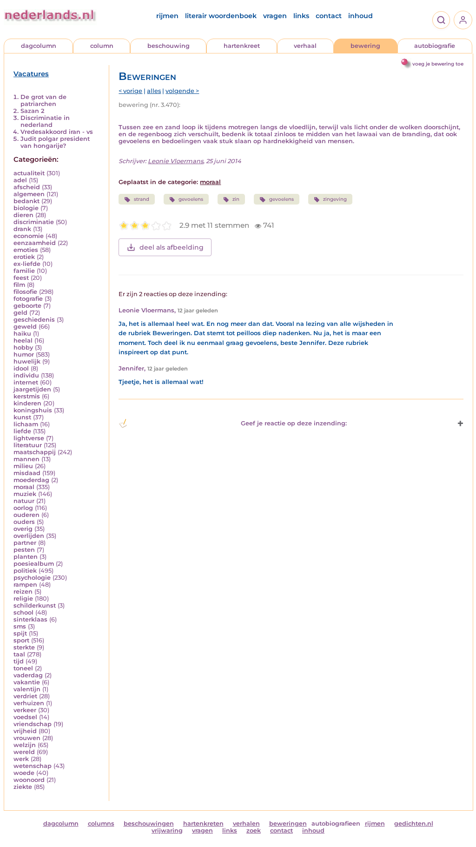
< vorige (130, 90)
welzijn (24, 744)
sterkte (24, 647)
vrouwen (26, 738)
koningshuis (32, 410)
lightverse (28, 438)
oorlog (23, 507)
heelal (23, 340)
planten (25, 556)
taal (19, 654)
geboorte (27, 305)
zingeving (335, 199)
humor (23, 354)
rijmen (167, 16)
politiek (25, 570)
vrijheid (25, 731)
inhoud (360, 16)
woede (23, 772)
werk (21, 758)
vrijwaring (167, 830)
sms (19, 626)
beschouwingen (149, 823)
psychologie (32, 577)
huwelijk (26, 361)
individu (26, 375)
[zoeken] (441, 20)
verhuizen (28, 703)
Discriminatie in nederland (45, 121)
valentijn (26, 689)
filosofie (25, 291)
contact (329, 16)
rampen (25, 584)
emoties (25, 249)
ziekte (22, 786)
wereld (24, 751)
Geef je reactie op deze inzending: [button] (294, 423)
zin (235, 199)
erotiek (24, 256)
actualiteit (29, 173)
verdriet (25, 696)
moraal (23, 486)
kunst (22, 417)
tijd (18, 661)
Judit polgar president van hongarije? (55, 142)
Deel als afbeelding (171, 247)
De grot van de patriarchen (43, 100)
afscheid (26, 187)
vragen (275, 16)
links (301, 16)
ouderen (26, 514)
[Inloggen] (463, 20)
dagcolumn (38, 45)
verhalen (246, 823)
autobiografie (434, 45)
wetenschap (32, 765)
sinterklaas (30, 619)
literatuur (27, 445)
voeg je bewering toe (437, 64)
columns (101, 823)
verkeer (24, 710)
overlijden (28, 535)
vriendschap (32, 724)
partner (24, 542)
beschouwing (168, 45)
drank (22, 228)
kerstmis (26, 396)
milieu (23, 466)
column (101, 45)
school (23, 612)
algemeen (29, 194)
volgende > (182, 90)
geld (20, 312)
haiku (22, 333)
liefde (22, 431)
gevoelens (190, 199)
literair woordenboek (221, 16)
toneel (23, 668)
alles (154, 90)
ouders (24, 521)
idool (21, 368)
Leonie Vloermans (175, 161)
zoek (253, 830)
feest (21, 277)
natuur (23, 500)
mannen (26, 459)
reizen (23, 591)
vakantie (26, 682)
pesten (24, 549)
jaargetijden (32, 389)
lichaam (25, 424)
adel (20, 180)
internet (25, 382)
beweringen (288, 823)
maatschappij (34, 452)
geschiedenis (34, 319)
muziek (24, 493)
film (19, 284)
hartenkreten (203, 823)
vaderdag (28, 675)
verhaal (305, 45)
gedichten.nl (413, 823)
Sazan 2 (32, 110)
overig (23, 528)
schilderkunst (34, 605)
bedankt (26, 201)
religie (23, 598)
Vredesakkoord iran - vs (56, 131)
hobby (23, 347)
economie (28, 235)
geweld (25, 326)
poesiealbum (33, 563)
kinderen (27, 403)
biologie (26, 208)
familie (24, 270)
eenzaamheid (34, 242)
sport (21, 640)
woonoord (29, 779)
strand (141, 199)
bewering (365, 45)
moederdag (31, 479)
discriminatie (33, 221)
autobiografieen (335, 823)
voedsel (25, 717)
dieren (23, 215)
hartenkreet (242, 45)
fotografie (28, 298)
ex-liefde (26, 263)
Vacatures (31, 74)
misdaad (26, 473)
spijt (20, 633)
